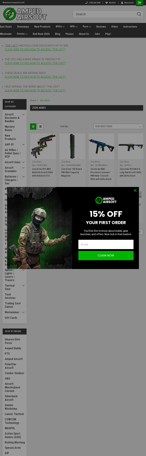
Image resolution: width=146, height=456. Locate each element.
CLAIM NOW (106, 255)
